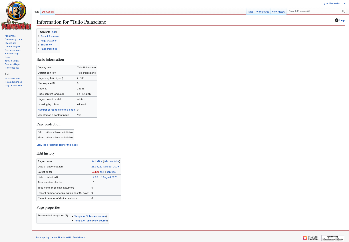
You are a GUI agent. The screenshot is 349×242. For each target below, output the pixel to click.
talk (106, 161)
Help (342, 20)
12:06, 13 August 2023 (104, 177)
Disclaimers (79, 237)
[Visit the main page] (16, 15)
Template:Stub (82, 216)
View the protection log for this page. (58, 144)
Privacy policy (42, 237)
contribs (114, 161)
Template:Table (83, 220)
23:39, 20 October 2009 (105, 166)
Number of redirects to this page (56, 109)
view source (99, 216)
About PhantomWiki (61, 237)
